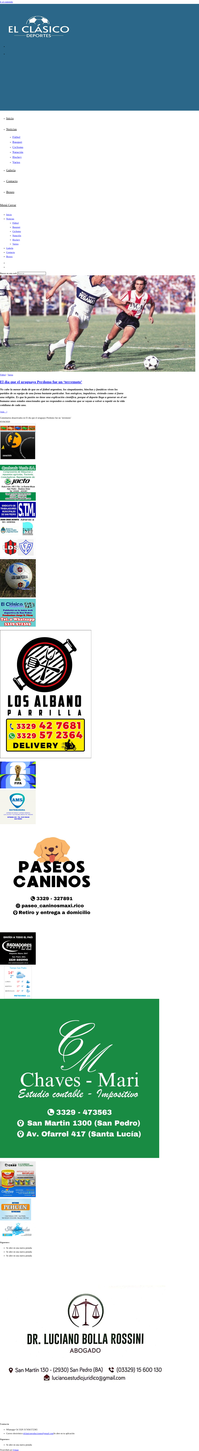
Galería (9, 248)
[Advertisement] (99, 81)
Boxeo (9, 256)
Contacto (10, 252)
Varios (15, 244)
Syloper (16, 1450)
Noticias (10, 219)
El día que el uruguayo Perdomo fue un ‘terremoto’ (41, 382)
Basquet (16, 227)
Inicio (9, 214)
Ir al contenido (6, 2)
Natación (16, 235)
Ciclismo (16, 231)
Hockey (16, 240)
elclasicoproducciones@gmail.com (38, 1433)
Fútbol (15, 223)
